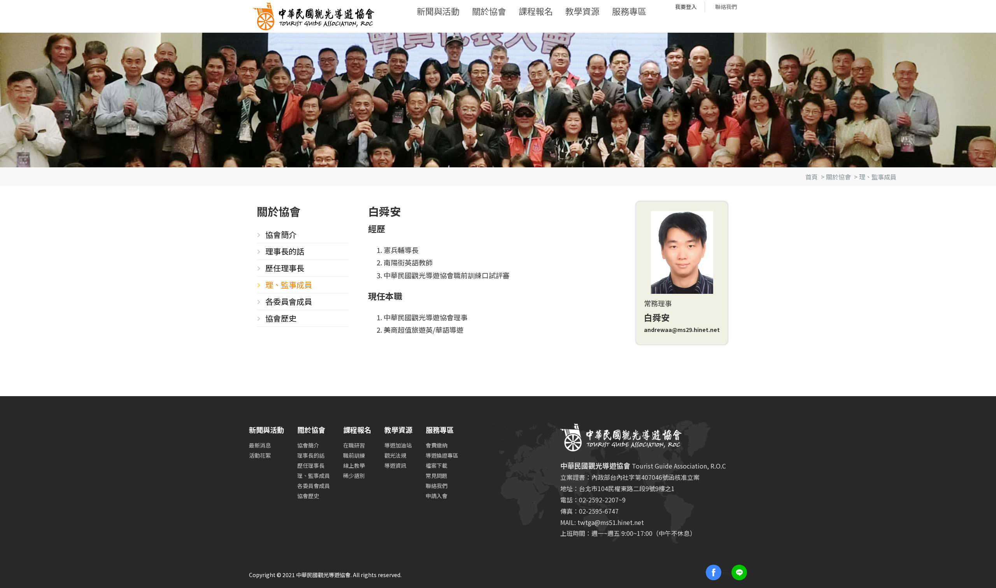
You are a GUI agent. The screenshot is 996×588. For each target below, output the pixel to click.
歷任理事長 (284, 268)
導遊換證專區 (442, 455)
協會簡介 (280, 234)
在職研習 (354, 445)
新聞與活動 (438, 11)
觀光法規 (395, 455)
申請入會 (436, 496)
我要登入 (686, 7)
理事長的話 (284, 251)
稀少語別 (354, 475)
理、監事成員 (877, 176)
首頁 (811, 176)
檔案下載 (436, 465)
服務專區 (629, 11)
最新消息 (260, 445)
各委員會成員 (288, 301)
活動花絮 (260, 455)
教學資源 (582, 11)
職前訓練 (354, 455)
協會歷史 (280, 318)
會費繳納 (436, 445)
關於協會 (489, 11)
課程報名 (536, 11)
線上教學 (354, 465)
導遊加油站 (398, 445)
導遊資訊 (395, 465)
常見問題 (436, 475)
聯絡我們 (726, 7)
